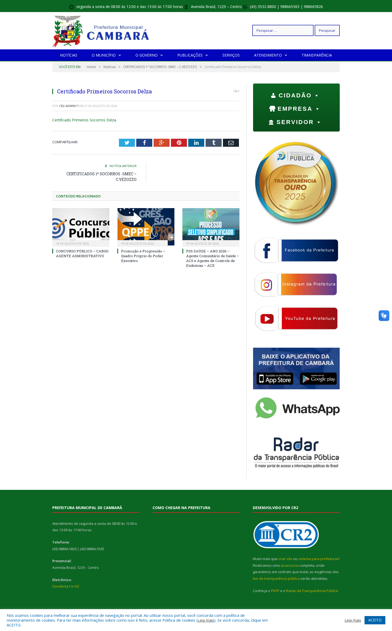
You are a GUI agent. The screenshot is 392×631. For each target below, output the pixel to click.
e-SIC (75, 586)
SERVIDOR (295, 122)
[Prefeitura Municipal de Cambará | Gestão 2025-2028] (102, 30)
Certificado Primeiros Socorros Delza (84, 119)
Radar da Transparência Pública (312, 590)
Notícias (68, 55)
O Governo (146, 55)
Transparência (317, 55)
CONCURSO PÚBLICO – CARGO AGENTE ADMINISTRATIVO (82, 253)
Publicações (190, 55)
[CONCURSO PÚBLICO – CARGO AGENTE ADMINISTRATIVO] (80, 226)
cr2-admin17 (68, 106)
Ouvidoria (60, 586)
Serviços (231, 55)
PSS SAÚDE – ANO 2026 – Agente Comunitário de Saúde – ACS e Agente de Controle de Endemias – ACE (212, 258)
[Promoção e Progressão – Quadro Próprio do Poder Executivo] (145, 226)
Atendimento (268, 55)
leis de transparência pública (276, 578)
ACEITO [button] (375, 619)
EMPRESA (295, 108)
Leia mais (206, 620)
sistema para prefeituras (318, 558)
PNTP (275, 590)
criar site (285, 558)
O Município (104, 55)
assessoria (290, 565)
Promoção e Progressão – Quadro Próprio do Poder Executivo (143, 256)
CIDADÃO (295, 95)
